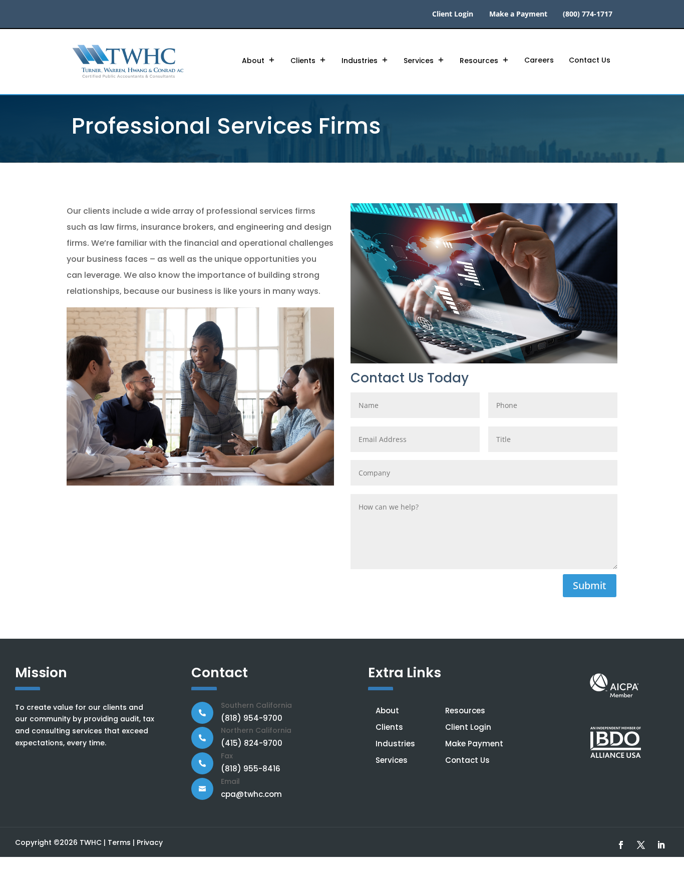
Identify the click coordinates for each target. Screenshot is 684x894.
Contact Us (589, 60)
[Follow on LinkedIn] (661, 845)
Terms (119, 842)
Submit (589, 585)
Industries (359, 61)
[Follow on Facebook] (621, 845)
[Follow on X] (641, 845)
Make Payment (474, 743)
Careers (539, 60)
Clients (302, 61)
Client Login (452, 15)
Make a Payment (518, 15)
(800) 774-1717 (587, 15)
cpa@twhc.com (251, 794)
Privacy (150, 842)
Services (419, 61)
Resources (479, 61)
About (253, 61)
